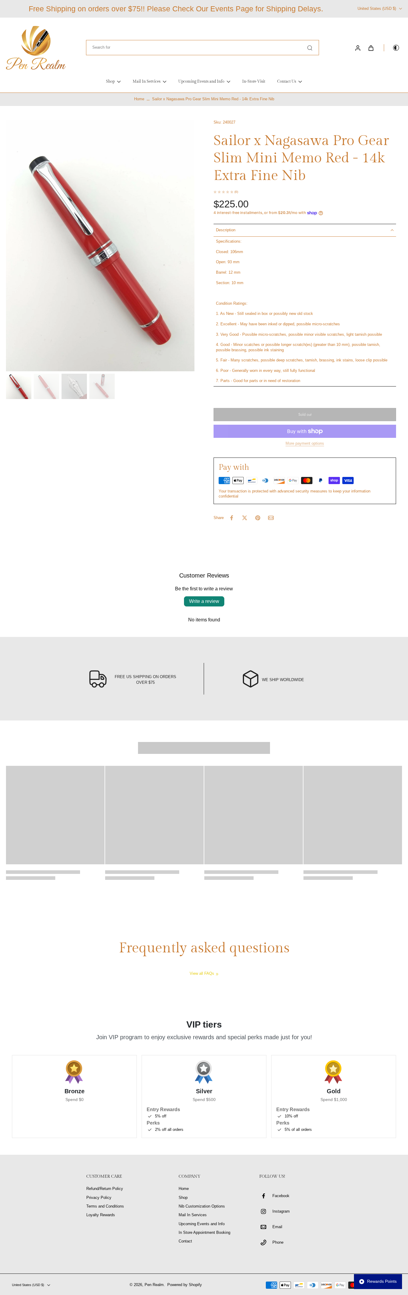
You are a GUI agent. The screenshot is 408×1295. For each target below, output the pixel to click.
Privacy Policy (98, 1198)
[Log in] (357, 48)
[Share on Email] (270, 517)
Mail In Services (193, 1215)
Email (277, 1227)
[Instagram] (265, 1211)
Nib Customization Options (202, 1206)
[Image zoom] (100, 245)
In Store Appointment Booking (204, 1233)
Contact (185, 1241)
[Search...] (310, 48)
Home (139, 99)
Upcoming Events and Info (202, 1224)
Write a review (204, 601)
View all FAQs (202, 973)
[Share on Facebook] (231, 517)
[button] (305, 414)
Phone (277, 1242)
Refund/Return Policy (104, 1189)
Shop (183, 1198)
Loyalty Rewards (100, 1215)
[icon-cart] (370, 48)
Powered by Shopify (184, 1285)
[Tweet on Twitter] (244, 517)
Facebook (280, 1196)
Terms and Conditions (105, 1206)
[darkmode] (392, 47)
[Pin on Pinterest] (257, 517)
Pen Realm (154, 1285)
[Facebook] (265, 1195)
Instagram (281, 1211)
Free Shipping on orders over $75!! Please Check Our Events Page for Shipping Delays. (176, 8)
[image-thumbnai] (18, 386)
